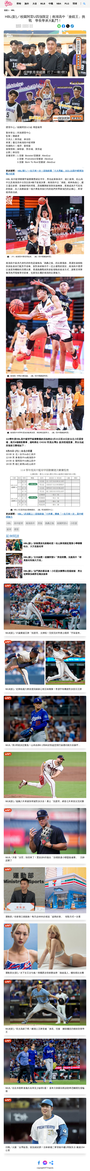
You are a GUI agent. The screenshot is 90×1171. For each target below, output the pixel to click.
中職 (51, 3)
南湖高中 (30, 523)
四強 (40, 523)
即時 (19, 3)
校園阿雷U (62, 523)
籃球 (9, 529)
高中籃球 (18, 523)
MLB (42, 3)
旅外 (27, 3)
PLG (67, 3)
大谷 (34, 3)
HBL (13, 10)
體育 (16, 529)
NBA (59, 3)
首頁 (6, 10)
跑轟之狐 (49, 523)
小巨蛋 (73, 523)
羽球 (75, 3)
